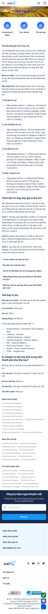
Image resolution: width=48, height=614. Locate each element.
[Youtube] (33, 563)
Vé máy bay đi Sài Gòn (27, 477)
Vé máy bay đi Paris (28, 453)
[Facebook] (28, 563)
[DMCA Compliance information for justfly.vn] (14, 593)
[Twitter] (43, 563)
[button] (24, 259)
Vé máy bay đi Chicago (9, 450)
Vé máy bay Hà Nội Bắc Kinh (11, 432)
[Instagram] (38, 563)
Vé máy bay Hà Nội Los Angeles (12, 426)
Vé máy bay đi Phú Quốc (26, 474)
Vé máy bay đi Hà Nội (26, 471)
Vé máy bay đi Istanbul (28, 459)
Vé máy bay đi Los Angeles (11, 487)
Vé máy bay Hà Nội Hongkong (12, 410)
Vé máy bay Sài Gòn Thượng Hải (12, 419)
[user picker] (45, 3)
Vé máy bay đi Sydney (26, 450)
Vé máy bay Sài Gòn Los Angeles (13, 429)
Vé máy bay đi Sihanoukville (11, 453)
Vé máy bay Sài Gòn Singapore (12, 407)
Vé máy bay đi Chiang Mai (10, 459)
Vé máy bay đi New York (30, 487)
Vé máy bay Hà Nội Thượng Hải (12, 416)
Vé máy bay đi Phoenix (28, 480)
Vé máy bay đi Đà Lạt (9, 474)
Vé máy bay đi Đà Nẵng (9, 471)
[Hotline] (38, 3)
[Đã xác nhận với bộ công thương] (33, 593)
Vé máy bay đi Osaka (9, 456)
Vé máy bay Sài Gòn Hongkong (12, 413)
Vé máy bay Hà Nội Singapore (12, 403)
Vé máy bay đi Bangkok (31, 483)
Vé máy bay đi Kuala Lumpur (26, 447)
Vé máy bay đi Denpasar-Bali (11, 483)
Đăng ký (24, 517)
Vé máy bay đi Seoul (8, 447)
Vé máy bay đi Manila (25, 456)
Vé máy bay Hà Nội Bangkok (34, 419)
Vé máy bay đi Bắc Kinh (9, 443)
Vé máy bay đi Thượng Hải (28, 443)
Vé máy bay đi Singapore (10, 480)
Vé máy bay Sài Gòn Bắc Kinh (32, 432)
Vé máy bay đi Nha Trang (10, 477)
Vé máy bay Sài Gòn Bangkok (12, 423)
